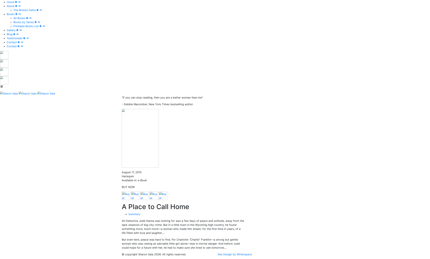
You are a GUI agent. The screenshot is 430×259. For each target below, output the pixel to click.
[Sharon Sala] (9, 93)
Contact (12, 42)
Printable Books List (26, 26)
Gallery (11, 30)
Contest (12, 46)
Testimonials (15, 38)
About (10, 6)
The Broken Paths (24, 10)
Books (11, 14)
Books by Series (23, 22)
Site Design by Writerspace (235, 254)
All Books (19, 18)
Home (10, 2)
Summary (134, 214)
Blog (9, 34)
